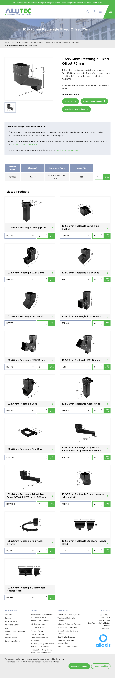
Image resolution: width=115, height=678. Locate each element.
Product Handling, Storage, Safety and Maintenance (42, 651)
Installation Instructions (75, 109)
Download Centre (11, 625)
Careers (7, 618)
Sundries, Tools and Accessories (66, 641)
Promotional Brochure (93, 101)
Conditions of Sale (12, 641)
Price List (69, 101)
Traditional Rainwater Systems (67, 619)
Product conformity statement (39, 639)
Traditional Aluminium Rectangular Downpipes (62, 42)
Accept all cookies (79, 666)
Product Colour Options (68, 646)
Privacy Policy (37, 631)
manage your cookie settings (46, 662)
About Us (8, 615)
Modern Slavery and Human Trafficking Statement (42, 645)
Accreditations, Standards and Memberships (42, 616)
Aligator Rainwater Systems (69, 624)
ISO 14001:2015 (37, 628)
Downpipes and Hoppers (68, 628)
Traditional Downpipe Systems (32, 42)
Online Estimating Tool (67, 150)
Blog (6, 628)
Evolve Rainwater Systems (69, 615)
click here (97, 2)
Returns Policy (10, 638)
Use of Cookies (37, 634)
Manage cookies (101, 666)
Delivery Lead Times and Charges (14, 633)
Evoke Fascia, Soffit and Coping (68, 632)
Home (6, 42)
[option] (29, 78)
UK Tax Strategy (38, 624)
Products (15, 42)
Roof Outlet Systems (66, 637)
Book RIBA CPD (11, 621)
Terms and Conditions (40, 621)
